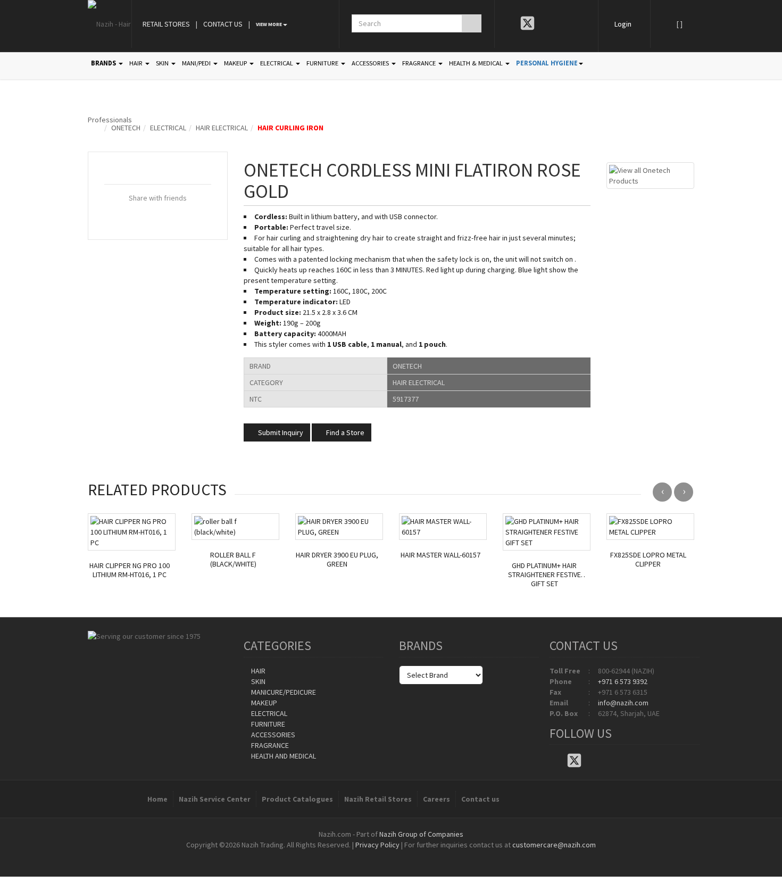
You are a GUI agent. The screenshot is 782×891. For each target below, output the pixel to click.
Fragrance (269, 745)
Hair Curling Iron (290, 127)
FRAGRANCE (419, 63)
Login (622, 24)
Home (157, 799)
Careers (436, 799)
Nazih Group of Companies (421, 834)
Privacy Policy (377, 845)
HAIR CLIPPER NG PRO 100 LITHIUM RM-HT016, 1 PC (129, 570)
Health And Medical (282, 756)
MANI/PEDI (197, 63)
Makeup (263, 702)
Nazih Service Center (215, 799)
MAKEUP (236, 63)
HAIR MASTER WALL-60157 (440, 555)
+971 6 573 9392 (622, 681)
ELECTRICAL (277, 63)
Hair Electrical (222, 127)
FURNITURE (323, 63)
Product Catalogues (297, 799)
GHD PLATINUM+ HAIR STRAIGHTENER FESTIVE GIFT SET (544, 574)
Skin (257, 681)
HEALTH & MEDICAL (476, 63)
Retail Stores (166, 24)
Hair (257, 671)
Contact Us (223, 24)
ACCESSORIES (371, 63)
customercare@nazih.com (554, 845)
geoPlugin (420, 855)
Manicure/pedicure (282, 692)
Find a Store (344, 432)
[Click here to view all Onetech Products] (650, 174)
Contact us (480, 799)
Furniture (267, 724)
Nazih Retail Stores (378, 799)
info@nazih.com (623, 702)
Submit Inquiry (279, 432)
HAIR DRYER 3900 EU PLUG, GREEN (337, 560)
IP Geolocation (369, 855)
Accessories (272, 734)
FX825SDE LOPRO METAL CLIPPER (648, 560)
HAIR (136, 63)
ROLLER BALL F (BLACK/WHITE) (233, 560)
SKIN (163, 63)
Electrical (168, 127)
